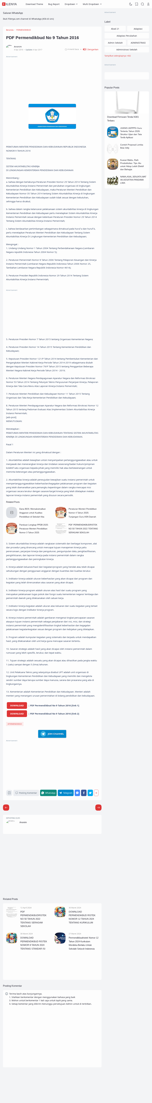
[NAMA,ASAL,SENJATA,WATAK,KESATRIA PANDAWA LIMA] (112, 185)
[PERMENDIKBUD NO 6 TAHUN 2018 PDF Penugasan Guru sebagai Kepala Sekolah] (62, 967)
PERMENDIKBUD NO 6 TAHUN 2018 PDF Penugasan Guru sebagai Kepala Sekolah (82, 966)
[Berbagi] (96, 793)
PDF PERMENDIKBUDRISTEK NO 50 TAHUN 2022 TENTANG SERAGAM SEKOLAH (83, 529)
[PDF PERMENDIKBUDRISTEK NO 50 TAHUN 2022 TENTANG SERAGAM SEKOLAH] (60, 533)
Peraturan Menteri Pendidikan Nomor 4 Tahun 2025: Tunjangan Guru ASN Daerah (83, 513)
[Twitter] (90, 793)
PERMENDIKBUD (15, 724)
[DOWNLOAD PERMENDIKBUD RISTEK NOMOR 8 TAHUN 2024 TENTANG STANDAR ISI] (11, 942)
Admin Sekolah (115, 42)
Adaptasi (138, 28)
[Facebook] (84, 793)
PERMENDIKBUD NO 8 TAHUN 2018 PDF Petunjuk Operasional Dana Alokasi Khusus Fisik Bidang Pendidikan (33, 969)
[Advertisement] (52, 79)
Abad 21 (115, 28)
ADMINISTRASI (138, 42)
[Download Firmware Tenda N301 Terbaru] (126, 112)
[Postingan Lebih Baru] (98, 807)
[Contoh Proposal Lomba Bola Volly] (112, 153)
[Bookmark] (9, 793)
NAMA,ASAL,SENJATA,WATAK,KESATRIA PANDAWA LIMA (133, 179)
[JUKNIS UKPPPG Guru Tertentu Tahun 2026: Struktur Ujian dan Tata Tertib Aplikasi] (112, 136)
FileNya (10, 4)
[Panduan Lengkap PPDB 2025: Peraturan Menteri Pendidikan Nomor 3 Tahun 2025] (11, 533)
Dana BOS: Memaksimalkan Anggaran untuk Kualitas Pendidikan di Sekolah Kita (32, 513)
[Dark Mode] (130, 4)
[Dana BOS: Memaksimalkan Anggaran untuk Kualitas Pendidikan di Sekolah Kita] (11, 517)
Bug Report (54, 4)
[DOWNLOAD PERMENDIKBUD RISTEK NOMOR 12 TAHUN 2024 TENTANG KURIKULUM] (60, 916)
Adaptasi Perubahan (127, 35)
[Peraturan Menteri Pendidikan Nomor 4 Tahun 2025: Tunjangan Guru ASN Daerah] (60, 517)
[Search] (142, 4)
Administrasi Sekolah (126, 49)
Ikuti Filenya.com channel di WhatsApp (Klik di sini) (28, 18)
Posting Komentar (28, 792)
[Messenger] (77, 793)
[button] (89, 49)
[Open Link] (148, 4)
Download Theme (34, 4)
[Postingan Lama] (6, 807)
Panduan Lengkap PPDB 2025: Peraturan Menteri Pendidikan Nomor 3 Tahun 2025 (34, 529)
